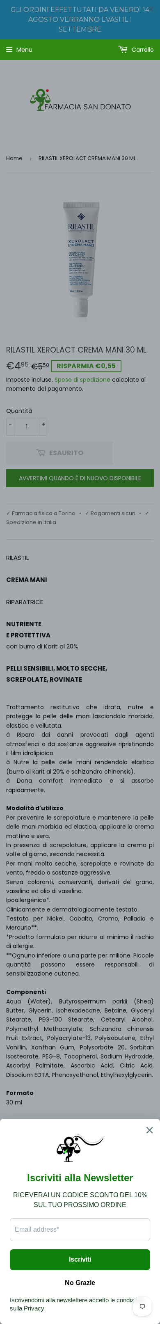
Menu (24, 50)
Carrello (142, 50)
